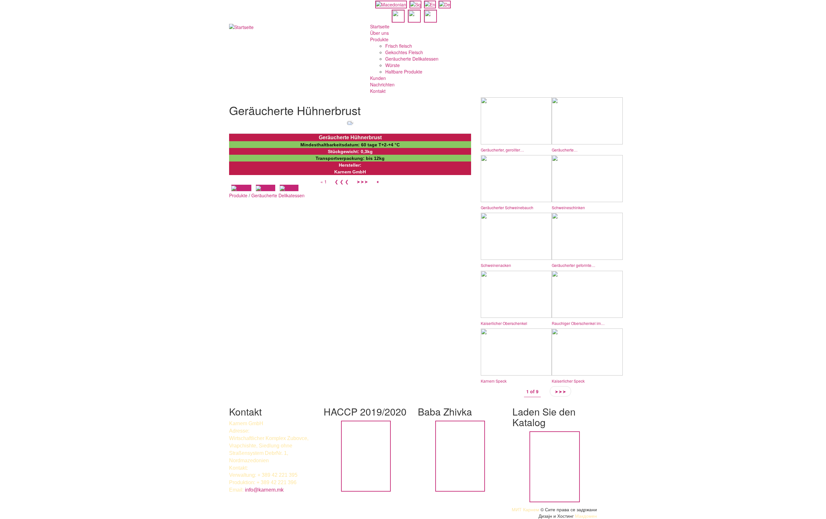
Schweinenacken (496, 265)
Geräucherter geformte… (573, 265)
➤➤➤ (362, 181)
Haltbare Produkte (403, 71)
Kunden (378, 78)
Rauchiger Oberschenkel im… (578, 323)
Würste (392, 65)
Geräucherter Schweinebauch (507, 207)
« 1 (323, 181)
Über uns (379, 33)
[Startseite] (241, 26)
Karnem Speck (494, 381)
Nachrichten (382, 84)
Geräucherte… (565, 149)
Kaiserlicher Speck (568, 381)
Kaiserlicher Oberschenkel (504, 323)
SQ (271, 188)
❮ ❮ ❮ (342, 181)
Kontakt (378, 91)
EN (294, 188)
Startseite (379, 26)
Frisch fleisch (398, 46)
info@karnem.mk (264, 490)
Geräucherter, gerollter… (502, 149)
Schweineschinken (568, 207)
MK (247, 188)
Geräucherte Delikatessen (411, 58)
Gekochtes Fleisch (404, 52)
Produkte (379, 39)
